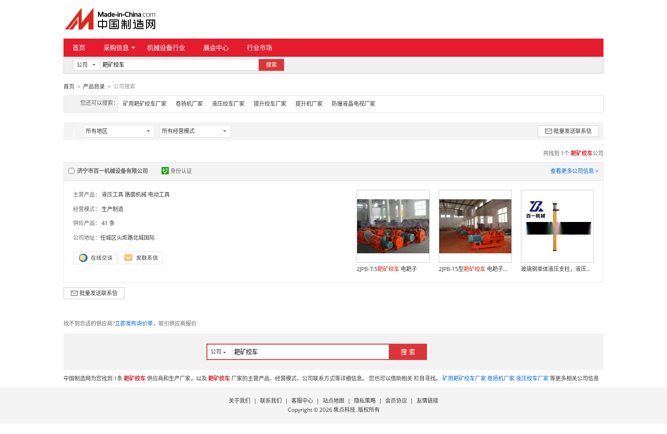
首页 (79, 47)
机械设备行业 (166, 47)
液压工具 (112, 194)
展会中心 (216, 47)
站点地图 (333, 400)
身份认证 (181, 171)
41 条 (108, 223)
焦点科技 (344, 410)
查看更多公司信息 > (574, 171)
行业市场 (259, 47)
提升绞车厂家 (270, 104)
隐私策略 (365, 400)
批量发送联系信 (573, 131)
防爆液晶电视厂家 (353, 104)
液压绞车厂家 (228, 104)
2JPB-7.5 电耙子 (387, 269)
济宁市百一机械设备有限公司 (112, 171)
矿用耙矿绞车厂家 (145, 104)
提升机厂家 (309, 104)
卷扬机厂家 (189, 104)
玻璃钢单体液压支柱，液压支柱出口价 (557, 269)
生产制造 (112, 209)
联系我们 (271, 400)
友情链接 (427, 400)
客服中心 (302, 400)
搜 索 (408, 351)
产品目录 (94, 86)
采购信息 (116, 47)
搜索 (271, 65)
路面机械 (136, 194)
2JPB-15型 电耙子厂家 (475, 269)
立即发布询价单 (134, 323)
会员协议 (396, 400)
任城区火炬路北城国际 (127, 238)
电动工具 (159, 194)
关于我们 (239, 400)
